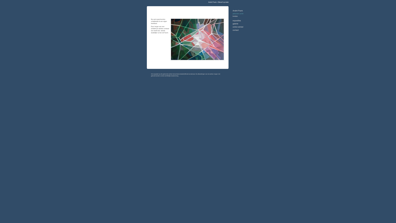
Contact (236, 30)
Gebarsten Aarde (238, 13)
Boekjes (235, 16)
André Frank (212, 2)
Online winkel (238, 27)
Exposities (237, 20)
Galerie (235, 23)
